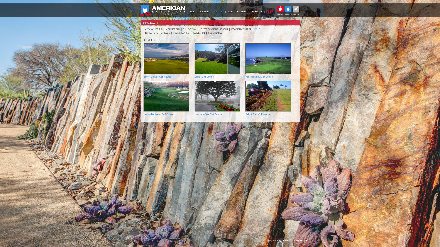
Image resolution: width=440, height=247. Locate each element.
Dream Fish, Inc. (186, 238)
